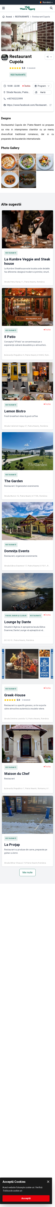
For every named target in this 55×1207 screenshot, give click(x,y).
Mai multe (27, 872)
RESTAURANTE (22, 17)
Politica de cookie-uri (12, 1190)
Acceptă (26, 1198)
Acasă (9, 17)
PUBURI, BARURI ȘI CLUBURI (16, 615)
